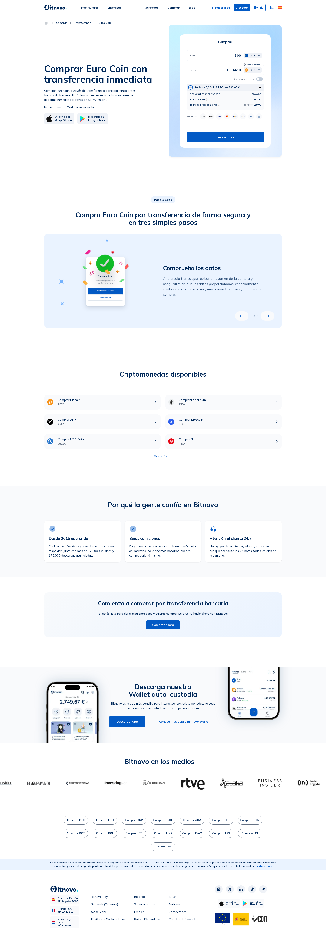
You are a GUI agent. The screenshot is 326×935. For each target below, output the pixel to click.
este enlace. (265, 866)
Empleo (139, 912)
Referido (140, 897)
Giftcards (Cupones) (104, 904)
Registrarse (221, 7)
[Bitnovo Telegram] (263, 889)
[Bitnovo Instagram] (219, 889)
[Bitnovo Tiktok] (252, 889)
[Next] (267, 316)
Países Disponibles (147, 919)
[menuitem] (90, 7)
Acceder (242, 7)
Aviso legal (98, 912)
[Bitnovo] (55, 7)
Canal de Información (183, 919)
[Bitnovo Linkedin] (241, 889)
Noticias (174, 904)
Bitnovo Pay (99, 897)
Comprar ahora (163, 625)
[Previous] (241, 316)
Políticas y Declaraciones (108, 919)
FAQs (172, 897)
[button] (280, 7)
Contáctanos (178, 912)
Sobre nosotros (144, 904)
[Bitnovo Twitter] (230, 889)
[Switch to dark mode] (271, 7)
